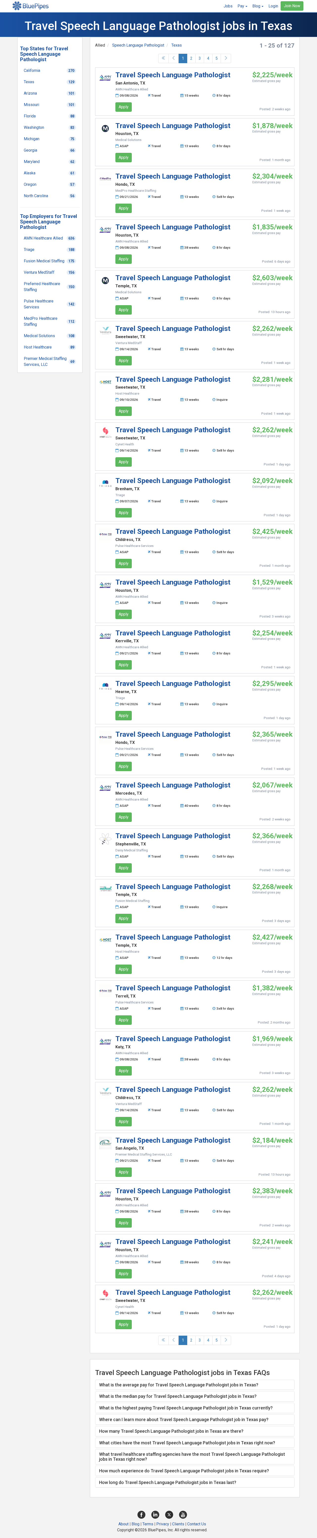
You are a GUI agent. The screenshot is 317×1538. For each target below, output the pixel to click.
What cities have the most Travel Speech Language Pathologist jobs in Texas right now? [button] (187, 1442)
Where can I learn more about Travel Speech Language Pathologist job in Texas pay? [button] (183, 1419)
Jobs (228, 6)
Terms (147, 1524)
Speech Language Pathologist (138, 45)
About (123, 1524)
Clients (178, 1524)
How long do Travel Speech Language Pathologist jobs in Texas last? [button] (167, 1482)
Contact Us (196, 1524)
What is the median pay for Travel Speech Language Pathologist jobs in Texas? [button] (178, 1396)
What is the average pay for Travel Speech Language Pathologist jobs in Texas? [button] (178, 1384)
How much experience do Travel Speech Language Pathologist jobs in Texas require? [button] (184, 1470)
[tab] (194, 1385)
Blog (135, 1524)
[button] (242, 6)
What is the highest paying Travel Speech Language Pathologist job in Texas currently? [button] (186, 1407)
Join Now (292, 5)
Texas (176, 45)
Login (273, 6)
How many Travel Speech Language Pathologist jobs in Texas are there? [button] (171, 1431)
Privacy (162, 1524)
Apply (124, 107)
